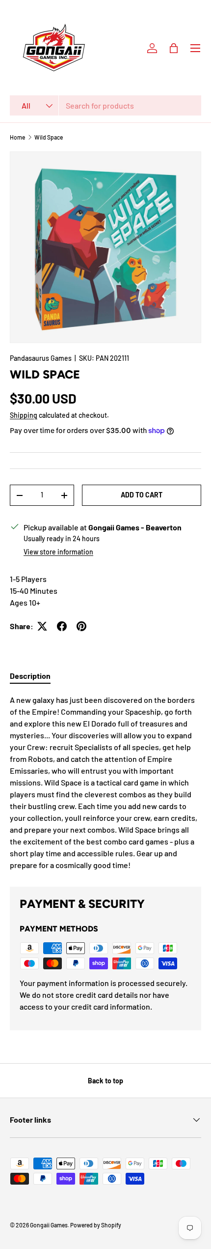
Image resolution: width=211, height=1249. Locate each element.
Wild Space (48, 137)
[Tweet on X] (42, 626)
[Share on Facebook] (62, 626)
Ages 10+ (25, 602)
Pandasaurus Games (41, 358)
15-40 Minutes (33, 590)
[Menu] (195, 48)
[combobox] (105, 105)
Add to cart (141, 495)
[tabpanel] (105, 782)
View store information (58, 552)
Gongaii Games (49, 1224)
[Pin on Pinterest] (81, 626)
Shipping (23, 415)
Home (17, 137)
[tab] (30, 675)
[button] (174, 48)
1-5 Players (28, 578)
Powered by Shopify (95, 1224)
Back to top (105, 1080)
